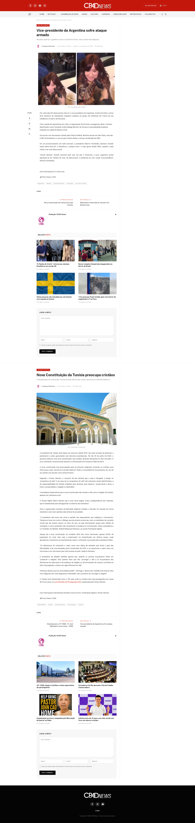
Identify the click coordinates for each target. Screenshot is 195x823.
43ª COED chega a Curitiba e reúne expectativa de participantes (55, 686)
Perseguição (72, 604)
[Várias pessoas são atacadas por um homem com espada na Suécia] (56, 283)
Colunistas (150, 14)
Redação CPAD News (49, 46)
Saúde (84, 14)
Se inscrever (150, 5)
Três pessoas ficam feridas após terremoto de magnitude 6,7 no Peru (97, 298)
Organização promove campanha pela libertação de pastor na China (56, 719)
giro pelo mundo (81, 183)
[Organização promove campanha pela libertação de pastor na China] (56, 705)
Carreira (106, 14)
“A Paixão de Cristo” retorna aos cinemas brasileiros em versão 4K (53, 265)
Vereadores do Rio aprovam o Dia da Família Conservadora (95, 686)
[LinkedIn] (29, 129)
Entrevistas (135, 14)
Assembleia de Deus (69, 14)
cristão (50, 604)
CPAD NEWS (42, 604)
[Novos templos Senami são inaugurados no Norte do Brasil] (97, 250)
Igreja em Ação (120, 14)
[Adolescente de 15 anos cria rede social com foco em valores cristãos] (97, 705)
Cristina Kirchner (59, 183)
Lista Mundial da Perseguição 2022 (67, 582)
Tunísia (80, 604)
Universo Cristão (43, 370)
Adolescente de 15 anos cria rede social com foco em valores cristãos (96, 719)
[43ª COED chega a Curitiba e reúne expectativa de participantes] (56, 672)
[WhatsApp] (29, 134)
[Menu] (29, 14)
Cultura (94, 14)
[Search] (165, 14)
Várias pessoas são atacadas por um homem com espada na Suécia (54, 298)
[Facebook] (29, 118)
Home (42, 14)
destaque (70, 183)
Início (38, 20)
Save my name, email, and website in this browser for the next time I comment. (67, 345)
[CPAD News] (97, 5)
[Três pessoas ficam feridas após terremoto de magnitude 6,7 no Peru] (97, 283)
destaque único (60, 604)
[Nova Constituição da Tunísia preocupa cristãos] (77, 419)
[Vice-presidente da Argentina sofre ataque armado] (77, 79)
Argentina (41, 183)
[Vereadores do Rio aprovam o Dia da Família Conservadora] (97, 672)
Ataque (49, 183)
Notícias (52, 14)
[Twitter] (29, 123)
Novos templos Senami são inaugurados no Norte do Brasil (95, 265)
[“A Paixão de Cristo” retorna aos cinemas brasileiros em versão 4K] (56, 250)
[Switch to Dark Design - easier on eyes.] (162, 14)
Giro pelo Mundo (43, 25)
